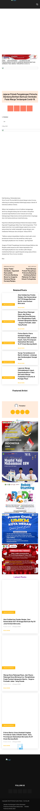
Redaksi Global (7, 626)
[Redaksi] (16, 406)
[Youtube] (27, 412)
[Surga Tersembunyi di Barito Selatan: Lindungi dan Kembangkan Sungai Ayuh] (9, 358)
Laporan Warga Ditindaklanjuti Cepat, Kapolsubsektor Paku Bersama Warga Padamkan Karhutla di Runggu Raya (26, 373)
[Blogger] (10, 791)
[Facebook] (10, 108)
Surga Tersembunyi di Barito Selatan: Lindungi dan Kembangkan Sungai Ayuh (27, 356)
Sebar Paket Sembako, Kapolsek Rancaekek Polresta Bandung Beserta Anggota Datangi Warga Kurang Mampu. (11, 275)
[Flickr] (20, 791)
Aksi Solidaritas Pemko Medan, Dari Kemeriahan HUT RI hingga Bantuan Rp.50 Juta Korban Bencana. (27, 299)
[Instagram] (17, 412)
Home (3, 60)
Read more (21, 307)
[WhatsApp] (30, 108)
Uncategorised (12, 60)
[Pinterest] (23, 108)
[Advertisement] (20, 30)
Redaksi (5, 117)
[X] (17, 108)
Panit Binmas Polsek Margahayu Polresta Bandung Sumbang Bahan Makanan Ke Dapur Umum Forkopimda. (29, 274)
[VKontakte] (29, 791)
